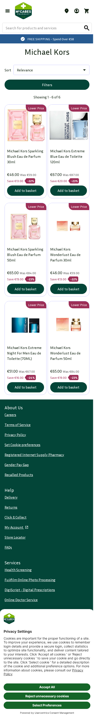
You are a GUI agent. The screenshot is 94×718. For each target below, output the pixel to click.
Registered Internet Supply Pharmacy (34, 454)
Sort (8, 70)
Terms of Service (18, 424)
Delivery (11, 497)
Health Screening (18, 569)
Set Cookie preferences (22, 445)
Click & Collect (15, 517)
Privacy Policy (15, 434)
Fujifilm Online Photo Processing (30, 579)
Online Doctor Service (21, 599)
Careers (10, 414)
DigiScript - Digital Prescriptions (30, 589)
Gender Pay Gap (17, 464)
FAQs (8, 547)
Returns (11, 507)
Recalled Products (19, 474)
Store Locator (15, 537)
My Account (14, 527)
